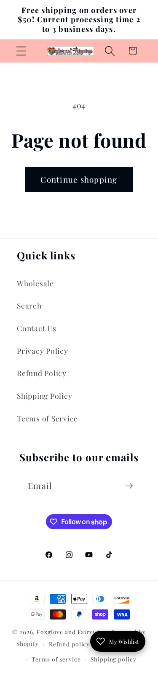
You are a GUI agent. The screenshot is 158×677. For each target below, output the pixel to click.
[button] (21, 51)
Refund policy (69, 644)
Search (29, 305)
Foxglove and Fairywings (73, 631)
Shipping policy (113, 659)
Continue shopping (78, 179)
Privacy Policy (42, 350)
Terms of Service (47, 418)
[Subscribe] (129, 486)
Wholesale (35, 283)
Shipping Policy (44, 395)
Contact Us (36, 328)
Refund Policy (42, 373)
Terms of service (56, 659)
